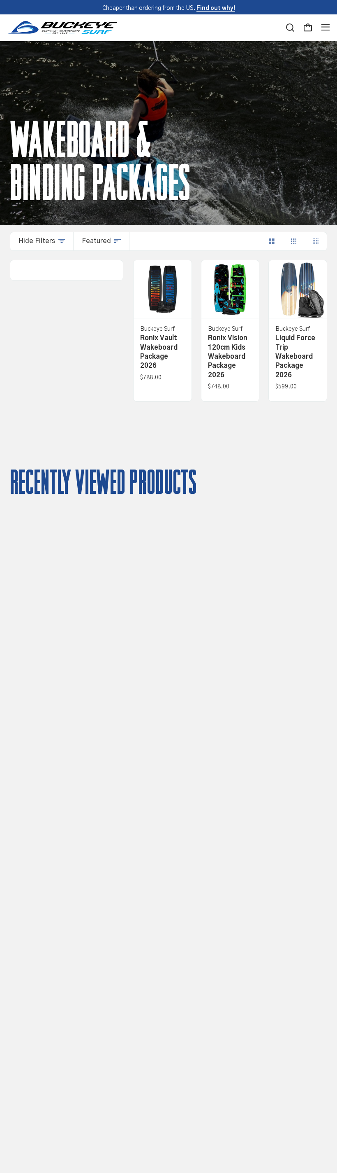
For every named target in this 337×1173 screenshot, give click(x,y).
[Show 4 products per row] (316, 241)
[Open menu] (325, 27)
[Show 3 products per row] (294, 241)
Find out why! (215, 8)
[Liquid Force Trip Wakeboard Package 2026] (298, 289)
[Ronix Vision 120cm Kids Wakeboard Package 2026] (230, 289)
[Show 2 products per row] (272, 241)
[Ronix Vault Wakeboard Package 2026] (163, 289)
